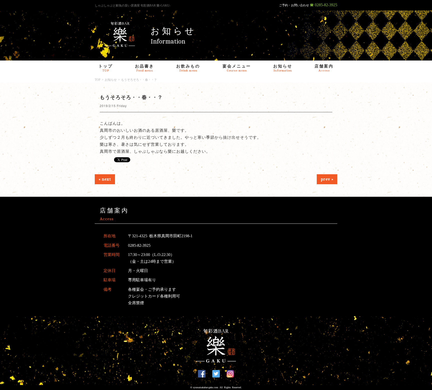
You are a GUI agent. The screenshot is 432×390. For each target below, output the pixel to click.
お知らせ (282, 68)
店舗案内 (324, 68)
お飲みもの (188, 68)
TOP (97, 80)
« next (105, 179)
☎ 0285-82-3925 (323, 5)
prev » (327, 179)
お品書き (144, 68)
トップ (105, 68)
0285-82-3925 (139, 245)
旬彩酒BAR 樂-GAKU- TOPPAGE (120, 34)
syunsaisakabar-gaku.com (205, 387)
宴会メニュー (236, 68)
